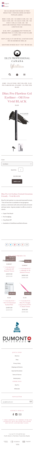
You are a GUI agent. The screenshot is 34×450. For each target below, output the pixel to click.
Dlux (17, 105)
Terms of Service (17, 374)
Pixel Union (16, 436)
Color (3, 160)
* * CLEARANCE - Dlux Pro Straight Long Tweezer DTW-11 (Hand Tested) (25, 304)
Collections (11, 83)
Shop (17, 359)
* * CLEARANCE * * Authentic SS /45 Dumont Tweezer (25, 270)
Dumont (9, 264)
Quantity (13, 170)
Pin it (14, 244)
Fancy (18, 244)
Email (27, 244)
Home (4, 83)
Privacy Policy (17, 363)
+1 (22, 244)
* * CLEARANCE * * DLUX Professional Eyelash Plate (9, 303)
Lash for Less (21, 434)
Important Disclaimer (17, 371)
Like (6, 244)
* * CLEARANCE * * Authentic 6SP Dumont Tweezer (9, 269)
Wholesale (17, 388)
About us (17, 356)
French (6, 6)
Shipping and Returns (17, 367)
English (6, 3)
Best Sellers (22, 83)
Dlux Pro (17, 385)
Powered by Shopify (24, 436)
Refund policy (17, 378)
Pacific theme (7, 436)
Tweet (10, 244)
